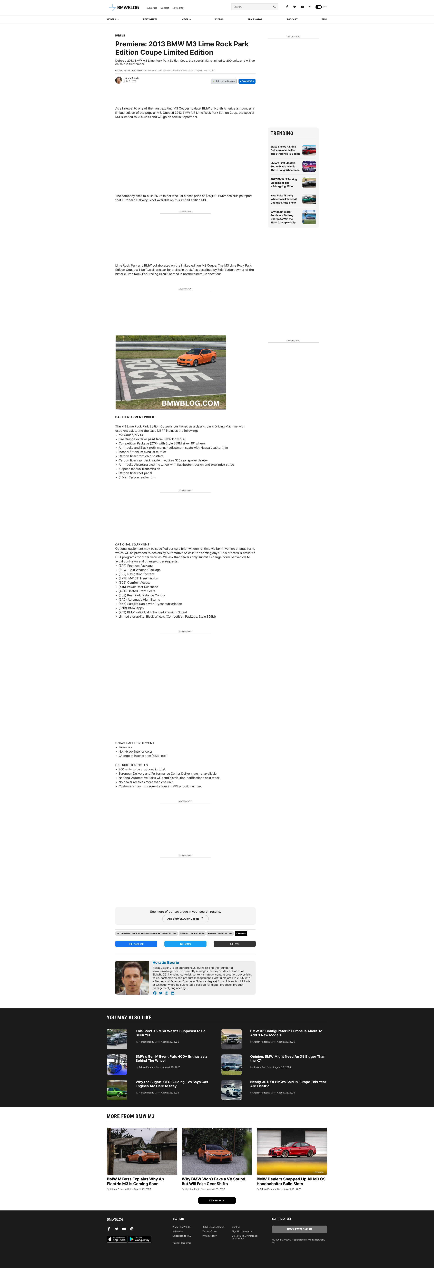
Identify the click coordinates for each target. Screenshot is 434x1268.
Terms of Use (209, 1231)
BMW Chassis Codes (213, 1227)
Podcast (292, 19)
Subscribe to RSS (182, 1235)
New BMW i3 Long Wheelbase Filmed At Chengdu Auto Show (284, 199)
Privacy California (182, 1243)
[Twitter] (294, 6)
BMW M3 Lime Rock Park (192, 933)
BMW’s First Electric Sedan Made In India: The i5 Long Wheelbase (285, 166)
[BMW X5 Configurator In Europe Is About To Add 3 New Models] (231, 1030)
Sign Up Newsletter (242, 1231)
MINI (324, 19)
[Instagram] (310, 6)
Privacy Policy (209, 1235)
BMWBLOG (120, 70)
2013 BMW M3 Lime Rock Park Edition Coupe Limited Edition (146, 933)
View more (215, 1200)
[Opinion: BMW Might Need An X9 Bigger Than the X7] (231, 1056)
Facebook (138, 943)
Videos (219, 19)
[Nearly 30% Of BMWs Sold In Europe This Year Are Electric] (231, 1081)
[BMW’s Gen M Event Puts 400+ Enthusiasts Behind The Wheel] (117, 1056)
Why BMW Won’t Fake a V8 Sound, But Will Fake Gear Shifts (214, 1181)
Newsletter (178, 8)
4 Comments (247, 81)
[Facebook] (287, 6)
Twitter (187, 943)
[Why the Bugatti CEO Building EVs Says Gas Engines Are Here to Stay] (117, 1081)
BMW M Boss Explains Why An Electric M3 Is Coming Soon (135, 1181)
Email (236, 943)
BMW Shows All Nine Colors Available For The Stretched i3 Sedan (285, 150)
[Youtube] (302, 6)
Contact (165, 8)
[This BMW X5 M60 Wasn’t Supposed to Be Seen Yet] (117, 1030)
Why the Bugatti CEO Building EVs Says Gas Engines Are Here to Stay (172, 1084)
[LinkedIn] (172, 993)
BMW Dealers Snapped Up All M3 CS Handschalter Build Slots (291, 1181)
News (185, 19)
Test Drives (150, 19)
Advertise (152, 8)
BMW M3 (120, 35)
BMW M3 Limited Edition (220, 933)
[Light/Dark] (318, 7)
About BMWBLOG (182, 1227)
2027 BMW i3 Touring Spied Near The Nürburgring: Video (284, 183)
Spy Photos (255, 19)
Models (111, 19)
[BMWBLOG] (134, 1219)
